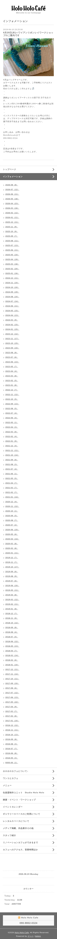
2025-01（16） (12, 273)
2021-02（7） (11, 492)
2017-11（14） (12, 674)
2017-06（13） (12, 697)
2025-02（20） (12, 269)
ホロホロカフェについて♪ (15, 771)
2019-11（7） (11, 562)
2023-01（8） (11, 385)
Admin (38, 936)
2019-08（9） (11, 576)
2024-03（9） (11, 320)
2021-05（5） (11, 478)
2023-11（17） (12, 339)
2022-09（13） (12, 404)
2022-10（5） (11, 399)
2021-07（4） (11, 469)
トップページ (9, 169)
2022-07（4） (11, 413)
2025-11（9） (11, 227)
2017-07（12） (12, 693)
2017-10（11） (12, 679)
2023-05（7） (11, 367)
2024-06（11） (12, 306)
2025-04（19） (12, 259)
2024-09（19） (12, 292)
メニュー (7, 785)
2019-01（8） (11, 609)
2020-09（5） (11, 516)
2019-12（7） (11, 558)
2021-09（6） (11, 460)
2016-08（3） (11, 744)
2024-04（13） (12, 315)
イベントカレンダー (13, 807)
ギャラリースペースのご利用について (21, 814)
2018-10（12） (12, 623)
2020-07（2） (11, 525)
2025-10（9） (11, 231)
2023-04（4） (11, 371)
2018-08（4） (11, 632)
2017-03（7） (11, 711)
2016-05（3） (11, 758)
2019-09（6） (11, 572)
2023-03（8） (11, 376)
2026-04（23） (12, 204)
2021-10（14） (12, 455)
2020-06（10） (12, 530)
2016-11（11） (12, 730)
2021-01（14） (12, 497)
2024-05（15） (12, 311)
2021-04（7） (11, 483)
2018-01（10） (12, 665)
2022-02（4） (11, 437)
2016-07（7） (11, 749)
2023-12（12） (12, 334)
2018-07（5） (11, 637)
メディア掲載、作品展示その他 (18, 828)
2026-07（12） (12, 190)
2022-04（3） (11, 427)
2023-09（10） (12, 348)
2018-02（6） (11, 660)
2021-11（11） (12, 450)
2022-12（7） (11, 390)
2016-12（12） (12, 725)
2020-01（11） (12, 553)
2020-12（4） (11, 502)
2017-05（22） (12, 702)
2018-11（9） (11, 618)
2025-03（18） (12, 264)
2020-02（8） (11, 548)
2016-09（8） (11, 739)
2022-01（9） (11, 441)
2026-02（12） (12, 213)
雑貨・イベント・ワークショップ (19, 799)
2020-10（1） (11, 511)
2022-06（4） (11, 418)
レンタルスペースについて (16, 821)
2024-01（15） (12, 329)
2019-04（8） (11, 595)
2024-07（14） (12, 301)
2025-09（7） (11, 236)
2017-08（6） (11, 688)
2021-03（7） (11, 488)
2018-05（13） (12, 646)
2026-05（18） (12, 199)
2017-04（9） (11, 707)
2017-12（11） (12, 669)
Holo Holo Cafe (22, 933)
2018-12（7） (11, 614)
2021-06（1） (11, 474)
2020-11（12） (12, 506)
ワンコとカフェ (10, 778)
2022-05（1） (11, 423)
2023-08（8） (11, 353)
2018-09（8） (11, 628)
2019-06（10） (12, 586)
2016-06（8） (11, 753)
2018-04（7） (11, 651)
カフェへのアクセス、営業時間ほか (20, 849)
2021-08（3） (11, 464)
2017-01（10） (12, 721)
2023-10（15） (12, 343)
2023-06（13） (12, 362)
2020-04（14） (12, 539)
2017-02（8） (11, 716)
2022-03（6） (11, 432)
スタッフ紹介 (9, 835)
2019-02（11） (12, 604)
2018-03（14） (12, 655)
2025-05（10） (12, 255)
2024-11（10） (12, 283)
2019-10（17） (12, 567)
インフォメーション (13, 176)
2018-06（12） (12, 642)
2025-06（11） (12, 250)
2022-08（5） (11, 409)
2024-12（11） (12, 278)
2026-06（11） (12, 194)
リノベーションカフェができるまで (20, 842)
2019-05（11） (12, 590)
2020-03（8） (11, 544)
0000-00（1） (11, 763)
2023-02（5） (11, 381)
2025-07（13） (12, 245)
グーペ (30, 936)
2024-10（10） (12, 287)
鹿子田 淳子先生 (41, 98)
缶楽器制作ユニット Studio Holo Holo (23, 792)
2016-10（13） (12, 735)
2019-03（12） (12, 600)
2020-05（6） (11, 534)
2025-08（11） (12, 241)
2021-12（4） (11, 446)
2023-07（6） (11, 357)
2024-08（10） (12, 297)
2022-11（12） (12, 395)
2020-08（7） (11, 520)
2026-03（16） (12, 208)
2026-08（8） (11, 185)
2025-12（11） (12, 222)
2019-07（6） (11, 581)
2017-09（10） (12, 683)
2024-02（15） (12, 325)
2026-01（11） (12, 218)
